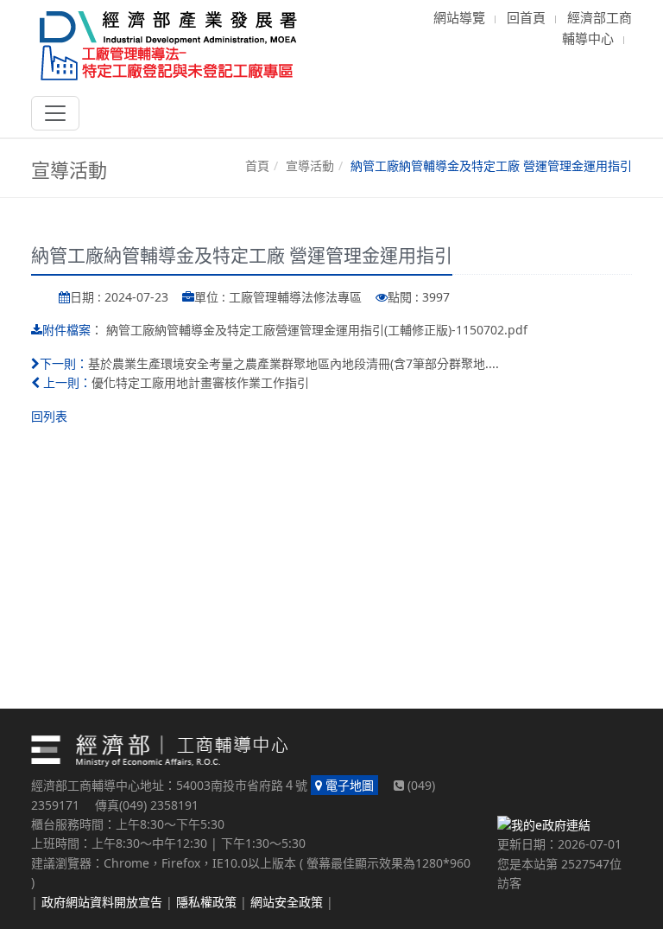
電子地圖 (348, 785)
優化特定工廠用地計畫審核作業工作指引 (200, 382)
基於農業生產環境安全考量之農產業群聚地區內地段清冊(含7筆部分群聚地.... (293, 363)
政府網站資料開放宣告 (101, 902)
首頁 (257, 165)
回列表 (49, 416)
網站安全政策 (286, 902)
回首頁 (526, 17)
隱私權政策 (206, 902)
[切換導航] (55, 113)
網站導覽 (459, 17)
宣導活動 (310, 165)
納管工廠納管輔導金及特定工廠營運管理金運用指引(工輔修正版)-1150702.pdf (316, 329)
